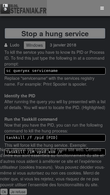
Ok (4, 191)
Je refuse (18, 191)
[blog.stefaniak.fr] (23, 8)
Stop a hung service (55, 33)
